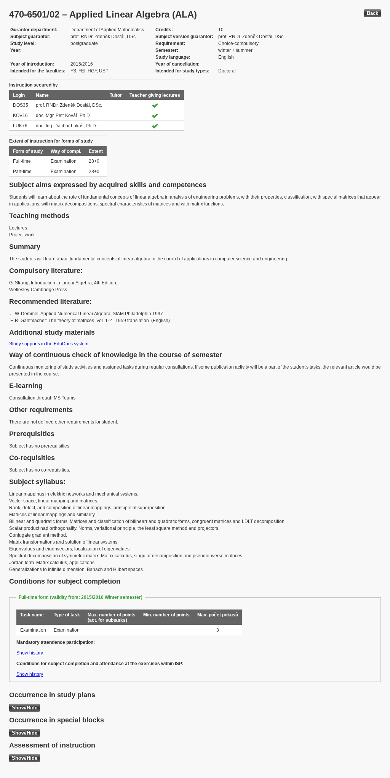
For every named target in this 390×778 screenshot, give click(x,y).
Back (372, 13)
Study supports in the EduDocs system (48, 343)
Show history (29, 653)
